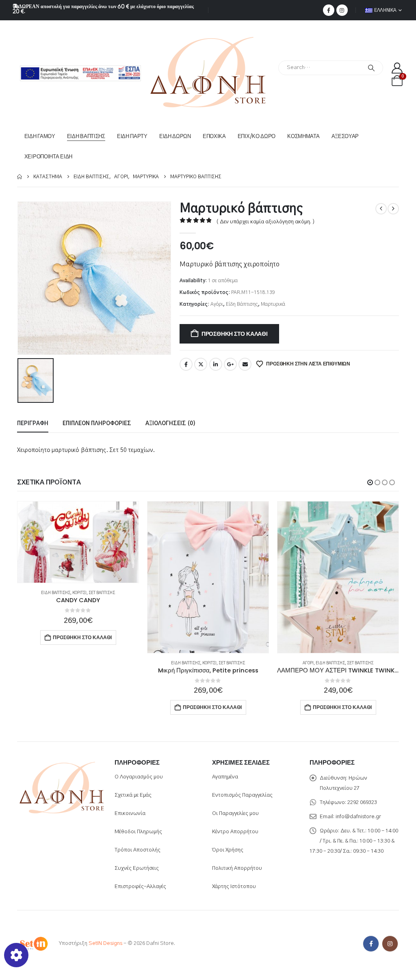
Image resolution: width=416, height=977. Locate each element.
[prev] (381, 208)
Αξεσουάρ (345, 136)
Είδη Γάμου (39, 136)
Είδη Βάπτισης (86, 136)
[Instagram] (342, 10)
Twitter (200, 364)
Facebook (186, 364)
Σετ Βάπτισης (102, 663)
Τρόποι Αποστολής (137, 850)
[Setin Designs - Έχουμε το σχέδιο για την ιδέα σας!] (33, 943)
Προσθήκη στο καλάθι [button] (82, 707)
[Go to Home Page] (19, 177)
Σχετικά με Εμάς (133, 795)
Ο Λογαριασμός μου (139, 777)
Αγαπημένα (225, 777)
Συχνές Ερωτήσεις (137, 868)
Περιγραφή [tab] (32, 423)
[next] (393, 208)
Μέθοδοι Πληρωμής (138, 831)
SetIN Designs (105, 943)
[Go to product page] (78, 577)
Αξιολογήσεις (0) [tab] (170, 423)
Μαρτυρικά (273, 304)
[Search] (371, 68)
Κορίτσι (79, 663)
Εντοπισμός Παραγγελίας (242, 795)
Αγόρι (216, 304)
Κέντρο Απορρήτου (235, 831)
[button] (370, 482)
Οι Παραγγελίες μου (235, 813)
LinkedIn (215, 364)
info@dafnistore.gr (358, 816)
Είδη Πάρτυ (132, 136)
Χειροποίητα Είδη (48, 156)
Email (244, 364)
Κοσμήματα (303, 136)
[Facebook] (328, 10)
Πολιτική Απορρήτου (237, 868)
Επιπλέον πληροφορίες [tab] (97, 423)
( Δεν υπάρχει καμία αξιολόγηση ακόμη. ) (265, 222)
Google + (230, 364)
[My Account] (396, 68)
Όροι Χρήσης (227, 850)
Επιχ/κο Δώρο (256, 136)
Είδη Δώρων (175, 136)
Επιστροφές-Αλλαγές (140, 886)
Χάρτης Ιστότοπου (234, 886)
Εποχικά (214, 136)
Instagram (390, 944)
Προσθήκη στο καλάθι (235, 334)
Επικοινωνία (130, 813)
